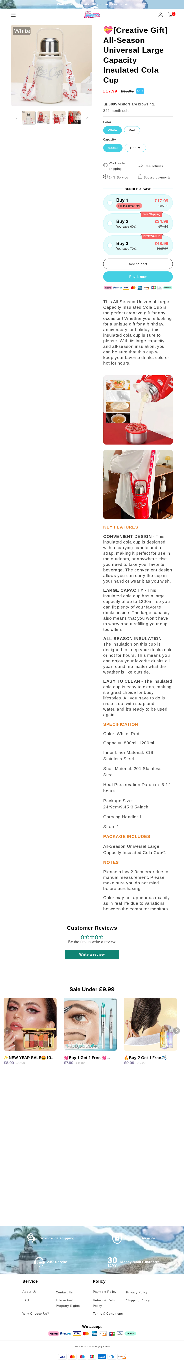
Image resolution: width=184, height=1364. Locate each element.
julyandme (104, 1346)
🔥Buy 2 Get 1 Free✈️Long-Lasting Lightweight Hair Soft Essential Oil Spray (149, 1058)
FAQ (25, 1300)
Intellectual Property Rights (68, 1302)
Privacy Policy (136, 1292)
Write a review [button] (92, 954)
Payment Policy (104, 1291)
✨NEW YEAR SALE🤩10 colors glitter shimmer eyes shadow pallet (27, 1058)
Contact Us (64, 1292)
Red (132, 130)
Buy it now (138, 277)
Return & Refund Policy (106, 1302)
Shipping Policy (138, 1300)
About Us (29, 1291)
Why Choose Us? (35, 1313)
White (112, 130)
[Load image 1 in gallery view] (28, 117)
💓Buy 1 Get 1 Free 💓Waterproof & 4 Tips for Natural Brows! (87, 1058)
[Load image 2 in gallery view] (43, 117)
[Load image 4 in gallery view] (74, 117)
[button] (138, 203)
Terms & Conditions (108, 1313)
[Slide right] (87, 118)
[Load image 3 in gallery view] (59, 117)
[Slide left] (16, 118)
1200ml (135, 148)
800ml (113, 148)
